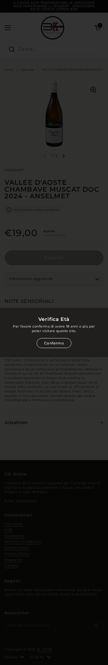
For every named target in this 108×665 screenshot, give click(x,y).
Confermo (54, 343)
